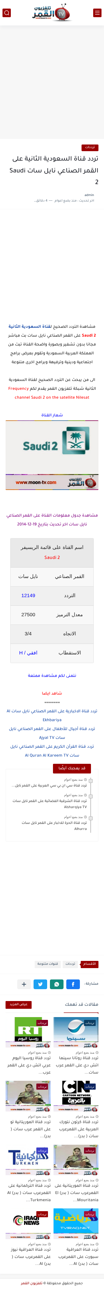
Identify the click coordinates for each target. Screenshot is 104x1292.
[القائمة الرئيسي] (97, 13)
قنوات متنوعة (47, 964)
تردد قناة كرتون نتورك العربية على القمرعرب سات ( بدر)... (78, 1129)
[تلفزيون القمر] (52, 12)
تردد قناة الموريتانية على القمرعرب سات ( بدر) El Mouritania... (76, 1193)
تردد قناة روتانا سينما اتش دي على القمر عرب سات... (77, 1065)
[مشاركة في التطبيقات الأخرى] (24, 984)
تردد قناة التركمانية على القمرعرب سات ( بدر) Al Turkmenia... (29, 1193)
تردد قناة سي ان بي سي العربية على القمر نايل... (49, 786)
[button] (73, 984)
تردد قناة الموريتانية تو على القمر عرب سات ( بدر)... (30, 1129)
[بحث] (6, 13)
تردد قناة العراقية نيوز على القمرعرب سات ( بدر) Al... (31, 1257)
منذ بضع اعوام (73, 780)
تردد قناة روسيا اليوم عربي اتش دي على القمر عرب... (29, 1065)
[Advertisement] (52, 83)
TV (65, 756)
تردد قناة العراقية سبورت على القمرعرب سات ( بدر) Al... (78, 1257)
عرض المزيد (18, 1005)
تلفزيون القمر (31, 1284)
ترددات (90, 147)
